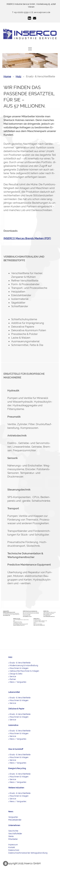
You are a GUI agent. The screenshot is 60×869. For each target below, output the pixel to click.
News (10, 812)
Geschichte (13, 831)
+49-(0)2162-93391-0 (22, 12)
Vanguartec (13, 817)
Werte (11, 836)
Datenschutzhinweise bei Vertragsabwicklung (27, 853)
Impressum (13, 845)
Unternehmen (14, 825)
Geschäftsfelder (15, 834)
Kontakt (11, 847)
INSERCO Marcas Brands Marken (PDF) (27, 238)
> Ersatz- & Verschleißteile (19, 663)
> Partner (12, 679)
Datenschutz (13, 850)
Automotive (13, 725)
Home (7, 76)
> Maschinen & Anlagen (18, 668)
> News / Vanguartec (17, 682)
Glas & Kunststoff (15, 749)
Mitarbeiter (13, 839)
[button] (5, 863)
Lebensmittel (14, 692)
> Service (12, 676)
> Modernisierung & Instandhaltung (23, 665)
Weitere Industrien (16, 788)
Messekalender (14, 820)
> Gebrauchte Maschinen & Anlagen (23, 671)
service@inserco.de (42, 12)
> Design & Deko (15, 674)
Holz (18, 76)
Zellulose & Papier (16, 709)
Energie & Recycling (17, 768)
